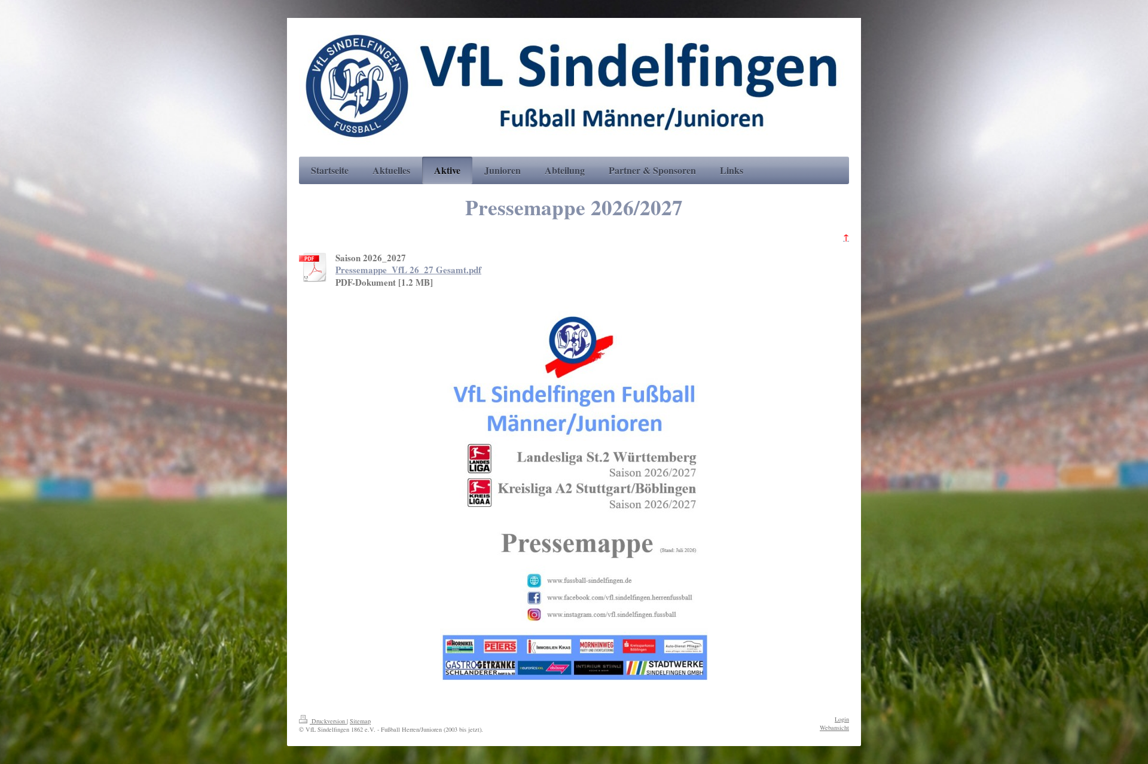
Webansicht (834, 727)
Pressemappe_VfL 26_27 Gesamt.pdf (408, 269)
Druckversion (328, 721)
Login (842, 719)
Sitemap (360, 721)
